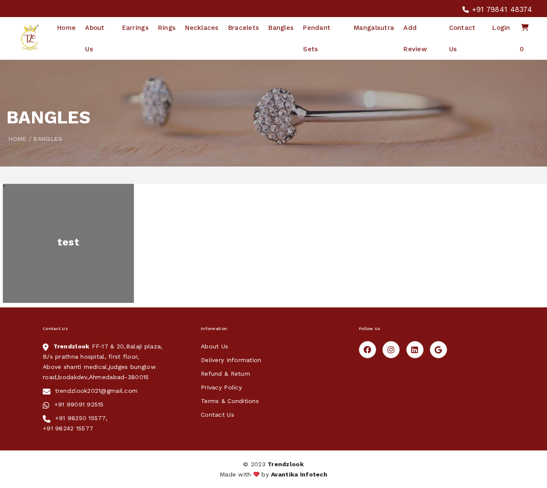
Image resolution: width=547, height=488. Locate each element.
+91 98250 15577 (80, 418)
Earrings (135, 28)
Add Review (415, 38)
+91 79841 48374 (500, 9)
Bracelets (243, 28)
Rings (167, 28)
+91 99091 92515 (79, 404)
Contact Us (462, 38)
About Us (94, 38)
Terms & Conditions (230, 400)
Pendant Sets (316, 38)
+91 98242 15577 (68, 428)
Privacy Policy (221, 387)
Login (501, 28)
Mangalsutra (374, 28)
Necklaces (202, 28)
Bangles (281, 28)
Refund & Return (225, 373)
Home (66, 28)
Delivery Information (231, 360)
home (17, 138)
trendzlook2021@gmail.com (96, 390)
